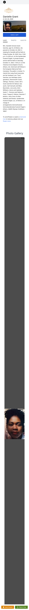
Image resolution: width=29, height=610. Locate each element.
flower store (7, 121)
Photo (13, 40)
